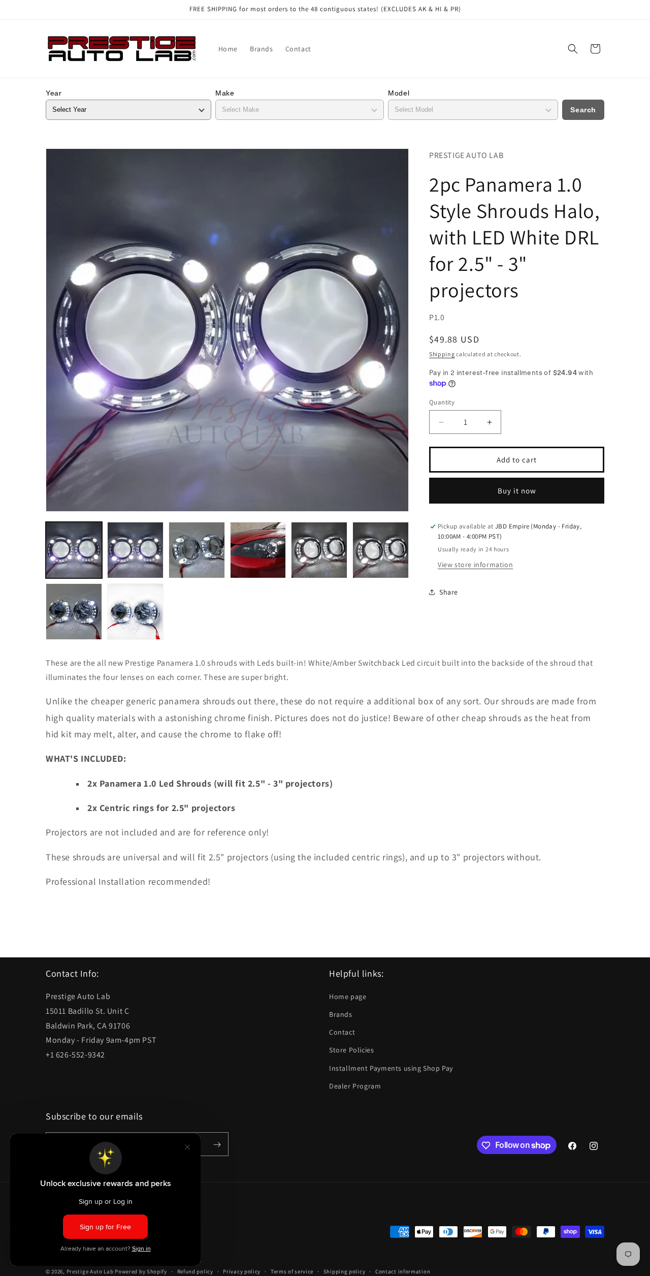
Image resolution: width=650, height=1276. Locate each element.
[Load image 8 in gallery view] (135, 611)
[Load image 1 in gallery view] (74, 550)
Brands (340, 1014)
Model (398, 93)
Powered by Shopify (141, 1270)
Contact (342, 1032)
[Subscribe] (217, 1145)
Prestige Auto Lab (90, 1270)
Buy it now (517, 490)
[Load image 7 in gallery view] (74, 611)
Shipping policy (344, 1270)
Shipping (442, 354)
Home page (347, 996)
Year (53, 93)
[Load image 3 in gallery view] (197, 550)
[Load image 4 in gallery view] (258, 550)
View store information (475, 564)
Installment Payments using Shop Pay (391, 1068)
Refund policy (195, 1270)
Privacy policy (242, 1270)
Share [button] (448, 592)
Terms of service (292, 1270)
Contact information (402, 1270)
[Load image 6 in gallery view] (380, 550)
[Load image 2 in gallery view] (135, 550)
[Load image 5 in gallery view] (319, 550)
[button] (573, 49)
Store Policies (351, 1050)
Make (224, 93)
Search (583, 110)
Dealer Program (355, 1086)
